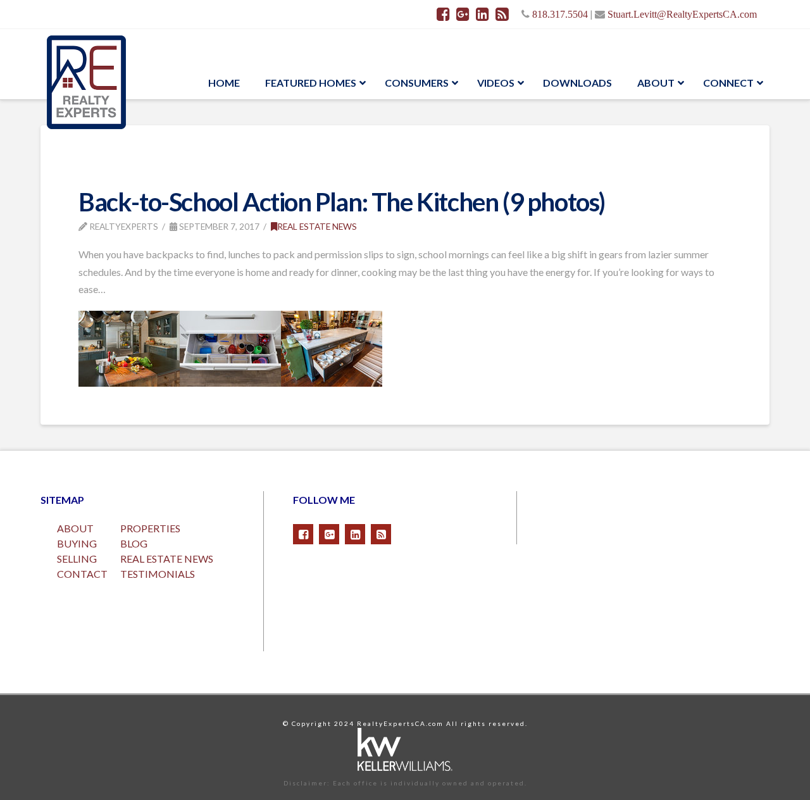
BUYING (77, 543)
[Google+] (463, 14)
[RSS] (502, 14)
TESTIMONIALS (157, 574)
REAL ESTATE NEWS (166, 559)
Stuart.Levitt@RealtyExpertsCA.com (682, 14)
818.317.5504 (560, 14)
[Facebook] (443, 14)
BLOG (133, 543)
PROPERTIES (150, 528)
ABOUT (75, 528)
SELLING (77, 559)
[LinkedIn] (482, 14)
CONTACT (82, 574)
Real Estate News (317, 226)
